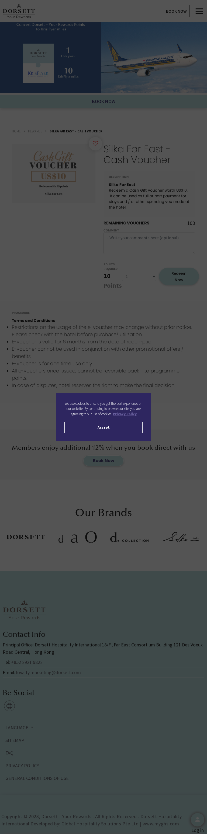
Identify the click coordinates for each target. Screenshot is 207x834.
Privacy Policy (125, 414)
